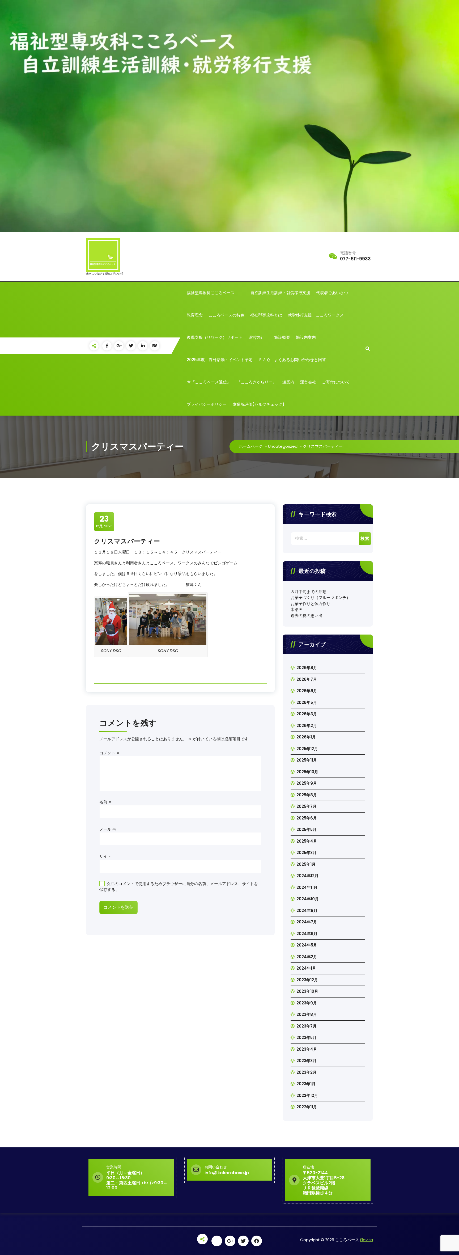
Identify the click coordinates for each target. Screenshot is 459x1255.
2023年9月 (306, 1003)
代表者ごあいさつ (332, 292)
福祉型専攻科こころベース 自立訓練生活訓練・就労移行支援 (248, 292)
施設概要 (282, 337)
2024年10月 (307, 899)
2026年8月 (306, 667)
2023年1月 (306, 1084)
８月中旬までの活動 (308, 591)
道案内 (288, 382)
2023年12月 (307, 980)
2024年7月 (306, 922)
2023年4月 (306, 1049)
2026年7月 (306, 679)
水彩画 (297, 609)
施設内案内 (306, 337)
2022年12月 (307, 1095)
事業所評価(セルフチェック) (258, 404)
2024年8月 (306, 910)
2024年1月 (306, 968)
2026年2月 (306, 725)
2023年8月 (306, 1014)
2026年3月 (306, 714)
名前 (105, 802)
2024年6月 (306, 933)
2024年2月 (306, 957)
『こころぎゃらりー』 (257, 382)
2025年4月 (306, 841)
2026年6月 (306, 691)
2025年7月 (306, 806)
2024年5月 (306, 945)
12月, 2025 (104, 521)
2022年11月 (306, 1107)
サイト (105, 856)
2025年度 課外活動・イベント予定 (220, 359)
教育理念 (195, 315)
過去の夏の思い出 (306, 615)
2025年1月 (306, 864)
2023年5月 (306, 1037)
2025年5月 (306, 829)
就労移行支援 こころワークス (316, 315)
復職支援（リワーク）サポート (215, 337)
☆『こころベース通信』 (209, 382)
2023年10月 (307, 991)
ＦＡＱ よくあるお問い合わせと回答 (292, 359)
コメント (109, 753)
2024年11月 (306, 887)
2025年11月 (306, 760)
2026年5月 (306, 702)
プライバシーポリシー (207, 404)
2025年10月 (307, 772)
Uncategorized (283, 446)
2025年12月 (307, 748)
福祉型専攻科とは (266, 315)
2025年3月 (306, 852)
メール (107, 829)
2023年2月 (306, 1072)
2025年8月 (306, 795)
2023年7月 (306, 1026)
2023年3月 (306, 1060)
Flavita (366, 1240)
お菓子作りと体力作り (310, 603)
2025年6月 (306, 818)
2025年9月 (306, 783)
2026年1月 (306, 737)
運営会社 (308, 382)
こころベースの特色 (226, 315)
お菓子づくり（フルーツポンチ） (320, 597)
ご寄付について (336, 382)
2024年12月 (307, 875)
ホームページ (251, 446)
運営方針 (258, 337)
